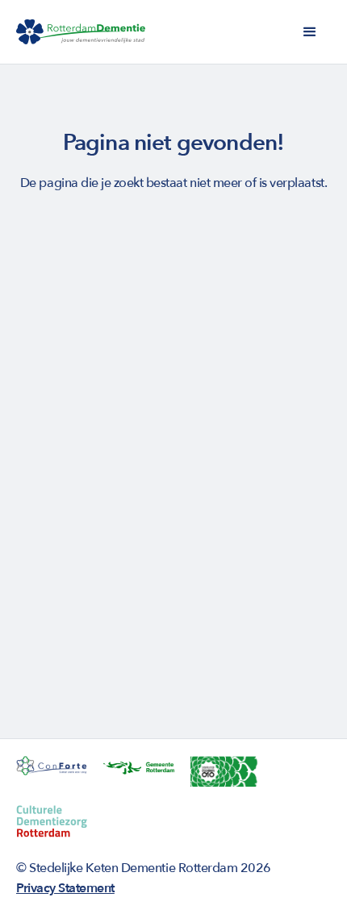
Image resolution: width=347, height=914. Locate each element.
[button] (310, 32)
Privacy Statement (65, 888)
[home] (80, 32)
